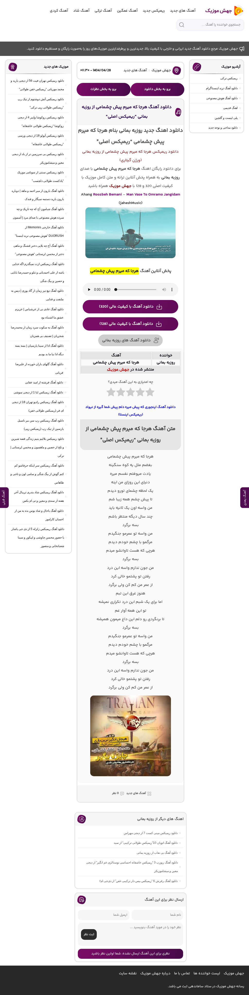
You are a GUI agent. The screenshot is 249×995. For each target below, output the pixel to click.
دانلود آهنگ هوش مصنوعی (222, 98)
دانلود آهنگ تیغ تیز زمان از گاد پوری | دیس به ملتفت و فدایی (37, 295)
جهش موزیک (161, 70)
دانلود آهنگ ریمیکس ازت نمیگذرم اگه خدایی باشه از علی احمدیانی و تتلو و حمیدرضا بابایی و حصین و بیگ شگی (37, 272)
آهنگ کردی (59, 11)
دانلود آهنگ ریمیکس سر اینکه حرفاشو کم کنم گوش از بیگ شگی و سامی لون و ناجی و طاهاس (37, 474)
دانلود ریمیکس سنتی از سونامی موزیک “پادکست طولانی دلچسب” (40, 177)
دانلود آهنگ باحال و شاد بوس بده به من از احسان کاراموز (39, 515)
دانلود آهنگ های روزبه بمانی (126, 340)
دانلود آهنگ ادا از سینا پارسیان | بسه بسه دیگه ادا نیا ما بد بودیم (39, 350)
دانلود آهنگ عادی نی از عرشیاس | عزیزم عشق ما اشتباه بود (39, 313)
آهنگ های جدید (183, 11)
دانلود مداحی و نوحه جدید (223, 127)
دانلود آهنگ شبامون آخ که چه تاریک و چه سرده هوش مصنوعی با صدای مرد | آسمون (38, 213)
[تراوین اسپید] (130, 779)
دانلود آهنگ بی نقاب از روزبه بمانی (157, 852)
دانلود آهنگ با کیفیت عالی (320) (126, 307)
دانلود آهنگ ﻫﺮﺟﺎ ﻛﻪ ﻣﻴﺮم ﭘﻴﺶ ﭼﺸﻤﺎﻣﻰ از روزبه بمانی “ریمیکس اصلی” (127, 112)
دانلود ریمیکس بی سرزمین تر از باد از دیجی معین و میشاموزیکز (38, 158)
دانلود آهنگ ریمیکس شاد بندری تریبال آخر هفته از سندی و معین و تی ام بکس (39, 496)
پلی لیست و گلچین (226, 118)
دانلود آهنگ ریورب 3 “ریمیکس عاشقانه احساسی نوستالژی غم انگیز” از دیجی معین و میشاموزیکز (132, 867)
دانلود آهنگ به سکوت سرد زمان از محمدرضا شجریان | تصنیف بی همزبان (37, 332)
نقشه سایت (128, 973)
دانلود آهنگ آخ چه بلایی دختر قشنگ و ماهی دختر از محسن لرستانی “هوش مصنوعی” (38, 250)
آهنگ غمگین (127, 11)
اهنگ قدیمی (230, 108)
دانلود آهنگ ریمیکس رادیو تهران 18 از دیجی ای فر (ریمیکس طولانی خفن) (38, 406)
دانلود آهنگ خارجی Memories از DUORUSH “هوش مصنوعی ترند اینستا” (39, 232)
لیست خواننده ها (207, 973)
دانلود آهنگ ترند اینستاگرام (222, 88)
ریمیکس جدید (154, 11)
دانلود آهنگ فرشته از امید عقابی (44, 382)
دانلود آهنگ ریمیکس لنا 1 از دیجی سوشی (38, 392)
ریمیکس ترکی (229, 78)
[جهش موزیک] (221, 10)
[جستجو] (181, 24)
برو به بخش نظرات (103, 89)
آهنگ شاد (81, 11)
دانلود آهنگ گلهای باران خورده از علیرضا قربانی (39, 368)
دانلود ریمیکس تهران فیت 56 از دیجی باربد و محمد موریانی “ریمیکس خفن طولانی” (37, 85)
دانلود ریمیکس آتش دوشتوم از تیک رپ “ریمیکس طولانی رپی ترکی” (41, 103)
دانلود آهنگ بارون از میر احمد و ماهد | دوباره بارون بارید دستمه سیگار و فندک (38, 195)
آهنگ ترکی (103, 11)
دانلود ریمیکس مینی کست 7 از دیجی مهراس (151, 833)
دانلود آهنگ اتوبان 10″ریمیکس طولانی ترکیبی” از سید (146, 843)
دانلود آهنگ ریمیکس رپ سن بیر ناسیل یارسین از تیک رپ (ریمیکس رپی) (41, 425)
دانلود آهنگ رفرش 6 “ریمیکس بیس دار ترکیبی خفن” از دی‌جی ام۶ (138, 881)
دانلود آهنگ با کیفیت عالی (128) (126, 324)
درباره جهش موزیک (155, 973)
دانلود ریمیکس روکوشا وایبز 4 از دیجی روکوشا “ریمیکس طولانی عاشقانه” (41, 122)
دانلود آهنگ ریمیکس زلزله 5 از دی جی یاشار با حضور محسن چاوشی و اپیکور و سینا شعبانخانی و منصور (37, 537)
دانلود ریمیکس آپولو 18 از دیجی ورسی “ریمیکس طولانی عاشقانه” (41, 140)
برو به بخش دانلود (157, 89)
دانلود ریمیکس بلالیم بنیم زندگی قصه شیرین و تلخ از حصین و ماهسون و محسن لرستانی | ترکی (37, 447)
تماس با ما (182, 973)
